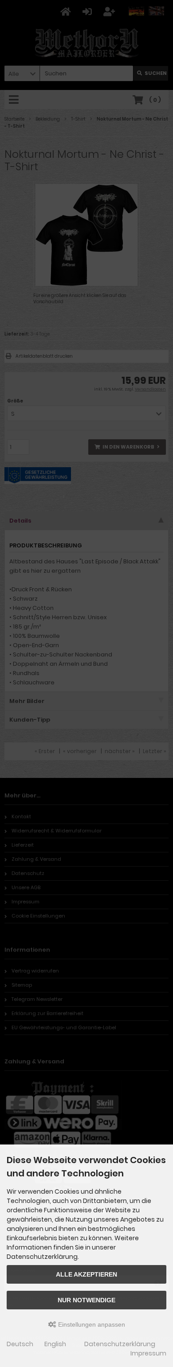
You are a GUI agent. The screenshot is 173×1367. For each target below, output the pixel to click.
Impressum (148, 1353)
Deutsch (20, 1344)
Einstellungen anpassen (90, 1324)
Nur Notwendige (86, 1300)
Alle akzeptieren (86, 1274)
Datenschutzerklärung (119, 1344)
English (55, 1344)
